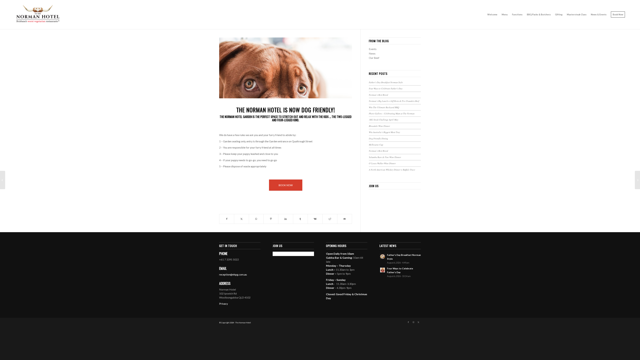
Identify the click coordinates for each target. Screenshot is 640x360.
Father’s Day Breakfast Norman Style (386, 82)
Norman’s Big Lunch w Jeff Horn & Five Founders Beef (394, 100)
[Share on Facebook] (226, 219)
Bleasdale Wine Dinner (379, 126)
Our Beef (374, 57)
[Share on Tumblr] (300, 219)
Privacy (223, 303)
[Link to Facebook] (408, 322)
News (372, 53)
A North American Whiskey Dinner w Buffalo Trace (392, 169)
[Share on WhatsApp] (256, 219)
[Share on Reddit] (329, 219)
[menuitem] (492, 14)
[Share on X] (241, 219)
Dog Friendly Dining (378, 138)
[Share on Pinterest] (271, 219)
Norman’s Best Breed (378, 94)
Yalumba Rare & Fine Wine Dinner (385, 157)
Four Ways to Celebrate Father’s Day (385, 88)
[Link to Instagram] (413, 322)
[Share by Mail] (344, 219)
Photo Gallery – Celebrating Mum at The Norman (391, 113)
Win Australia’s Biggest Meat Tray (384, 132)
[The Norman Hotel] (38, 14)
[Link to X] (418, 322)
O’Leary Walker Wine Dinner (382, 163)
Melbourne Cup (376, 144)
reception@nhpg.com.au (233, 274)
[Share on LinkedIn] (285, 219)
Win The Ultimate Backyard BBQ (384, 107)
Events (372, 48)
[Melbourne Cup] (2, 180)
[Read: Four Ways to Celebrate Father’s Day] (383, 270)
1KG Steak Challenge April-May (383, 119)
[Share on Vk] (315, 219)
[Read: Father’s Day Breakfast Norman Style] (383, 257)
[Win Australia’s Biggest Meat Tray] (637, 180)
